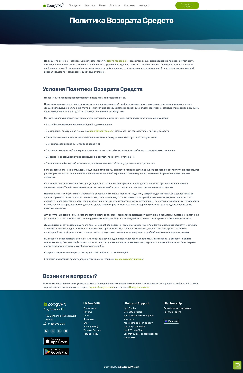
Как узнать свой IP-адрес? (138, 323)
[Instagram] (59, 331)
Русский (173, 321)
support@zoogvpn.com (100, 131)
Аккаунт (144, 5)
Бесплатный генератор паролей (141, 333)
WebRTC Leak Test (133, 330)
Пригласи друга (172, 312)
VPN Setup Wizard (133, 312)
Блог (86, 323)
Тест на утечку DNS (134, 326)
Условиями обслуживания (129, 259)
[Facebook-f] (46, 331)
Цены (102, 5)
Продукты (74, 5)
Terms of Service (92, 330)
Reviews (88, 312)
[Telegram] (65, 331)
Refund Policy (91, 333)
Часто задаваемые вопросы (139, 315)
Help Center (130, 308)
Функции (90, 5)
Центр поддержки (117, 61)
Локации (115, 5)
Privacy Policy (91, 326)
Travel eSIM (130, 337)
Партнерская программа (177, 308)
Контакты (129, 5)
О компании (90, 308)
